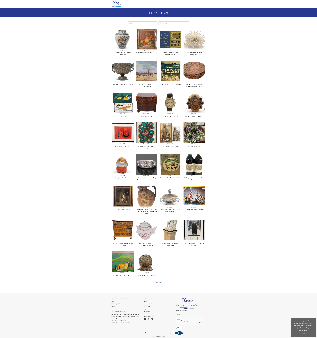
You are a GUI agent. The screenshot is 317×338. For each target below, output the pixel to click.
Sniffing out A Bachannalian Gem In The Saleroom (194, 179)
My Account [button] (197, 5)
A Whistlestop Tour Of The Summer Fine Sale (194, 54)
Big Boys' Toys (123, 116)
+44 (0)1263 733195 (122, 311)
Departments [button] (155, 5)
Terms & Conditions (160, 333)
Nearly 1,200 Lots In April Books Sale (170, 179)
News (183, 5)
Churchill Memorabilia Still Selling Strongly (170, 54)
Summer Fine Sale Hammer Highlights (122, 54)
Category (160, 22)
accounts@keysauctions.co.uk (131, 316)
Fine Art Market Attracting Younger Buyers (170, 244)
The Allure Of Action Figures (170, 146)
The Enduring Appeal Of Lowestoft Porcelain (146, 244)
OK (304, 334)
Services (177, 5)
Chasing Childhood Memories (194, 210)
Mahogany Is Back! (147, 116)
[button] (205, 5)
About (145, 301)
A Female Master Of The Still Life (146, 53)
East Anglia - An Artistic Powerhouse (146, 85)
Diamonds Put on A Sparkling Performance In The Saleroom (146, 179)
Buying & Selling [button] (166, 5)
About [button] (189, 5)
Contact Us (147, 311)
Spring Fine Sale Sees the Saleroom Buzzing (123, 179)
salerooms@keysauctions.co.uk (130, 314)
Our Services (147, 306)
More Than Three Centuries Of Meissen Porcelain (170, 211)
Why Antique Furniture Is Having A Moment (123, 244)
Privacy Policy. (171, 333)
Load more (158, 282)
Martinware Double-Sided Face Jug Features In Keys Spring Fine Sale (146, 212)
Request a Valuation (149, 309)
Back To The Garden (194, 146)
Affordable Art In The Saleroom (123, 275)
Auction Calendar (148, 304)
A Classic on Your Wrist (170, 116)
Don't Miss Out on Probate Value (122, 84)
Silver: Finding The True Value (146, 275)
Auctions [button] (146, 5)
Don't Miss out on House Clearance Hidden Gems (194, 85)
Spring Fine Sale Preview (123, 210)
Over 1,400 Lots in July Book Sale (170, 84)
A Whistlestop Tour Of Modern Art (147, 147)
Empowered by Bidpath (159, 336)
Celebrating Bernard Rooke (194, 116)
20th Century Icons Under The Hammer (194, 244)
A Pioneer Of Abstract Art (123, 146)
